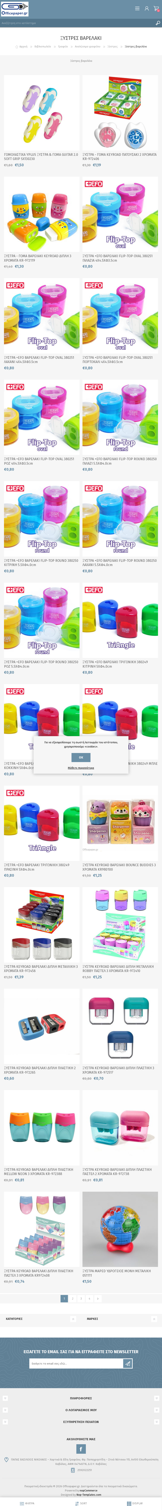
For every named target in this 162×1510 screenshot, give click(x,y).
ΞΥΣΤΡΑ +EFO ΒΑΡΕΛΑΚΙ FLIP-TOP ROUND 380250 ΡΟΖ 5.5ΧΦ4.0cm (41, 664)
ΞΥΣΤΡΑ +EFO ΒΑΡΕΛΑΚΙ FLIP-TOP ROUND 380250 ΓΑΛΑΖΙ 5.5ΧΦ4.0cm (119, 461)
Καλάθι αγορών (156, 8)
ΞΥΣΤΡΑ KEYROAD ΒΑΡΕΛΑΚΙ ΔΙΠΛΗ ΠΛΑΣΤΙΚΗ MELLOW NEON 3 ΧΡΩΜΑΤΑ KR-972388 (38, 1172)
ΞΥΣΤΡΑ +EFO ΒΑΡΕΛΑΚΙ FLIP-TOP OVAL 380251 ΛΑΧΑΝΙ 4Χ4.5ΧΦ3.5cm (39, 360)
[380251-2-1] (120, 214)
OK (81, 757)
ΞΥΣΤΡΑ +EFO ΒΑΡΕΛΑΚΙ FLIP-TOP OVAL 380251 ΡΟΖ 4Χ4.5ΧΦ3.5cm (39, 461)
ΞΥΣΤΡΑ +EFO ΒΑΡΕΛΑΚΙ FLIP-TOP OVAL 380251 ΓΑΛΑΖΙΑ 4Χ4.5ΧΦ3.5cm (117, 258)
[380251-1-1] (120, 316)
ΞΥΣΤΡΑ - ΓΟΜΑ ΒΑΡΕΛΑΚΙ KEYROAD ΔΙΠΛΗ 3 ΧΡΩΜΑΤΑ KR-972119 (37, 258)
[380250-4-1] (42, 519)
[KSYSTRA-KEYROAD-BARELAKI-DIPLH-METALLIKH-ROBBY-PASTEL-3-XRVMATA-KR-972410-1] (120, 925)
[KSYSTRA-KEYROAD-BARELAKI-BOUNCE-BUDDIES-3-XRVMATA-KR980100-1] (120, 823)
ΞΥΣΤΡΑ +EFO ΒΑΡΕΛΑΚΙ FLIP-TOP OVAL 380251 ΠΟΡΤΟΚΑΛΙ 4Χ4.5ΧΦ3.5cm (117, 360)
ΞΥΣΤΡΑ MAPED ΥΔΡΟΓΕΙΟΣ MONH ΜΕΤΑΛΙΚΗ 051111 (116, 1273)
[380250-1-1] (120, 519)
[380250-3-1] (120, 417)
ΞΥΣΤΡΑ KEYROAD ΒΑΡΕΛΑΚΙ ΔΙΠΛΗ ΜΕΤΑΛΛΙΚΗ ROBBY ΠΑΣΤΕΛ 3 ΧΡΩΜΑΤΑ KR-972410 (118, 969)
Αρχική (23, 46)
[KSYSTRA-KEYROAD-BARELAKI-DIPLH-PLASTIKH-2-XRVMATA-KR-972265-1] (42, 1026)
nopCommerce (88, 1490)
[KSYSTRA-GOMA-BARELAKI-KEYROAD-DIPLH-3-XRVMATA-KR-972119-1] (42, 214)
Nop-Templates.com (88, 1494)
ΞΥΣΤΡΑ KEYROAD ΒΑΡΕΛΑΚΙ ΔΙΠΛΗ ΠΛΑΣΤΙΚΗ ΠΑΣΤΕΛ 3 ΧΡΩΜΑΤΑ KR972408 (38, 1273)
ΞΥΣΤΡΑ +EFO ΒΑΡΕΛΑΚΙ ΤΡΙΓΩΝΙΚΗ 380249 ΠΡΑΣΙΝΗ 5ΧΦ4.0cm (36, 867)
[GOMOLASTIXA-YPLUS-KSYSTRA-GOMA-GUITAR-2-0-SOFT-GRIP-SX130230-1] (42, 113)
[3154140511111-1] (120, 1229)
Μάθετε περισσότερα (81, 767)
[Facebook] (81, 1449)
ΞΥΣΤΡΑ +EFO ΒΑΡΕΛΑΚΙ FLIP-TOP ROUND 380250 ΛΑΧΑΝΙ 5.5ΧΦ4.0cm (119, 563)
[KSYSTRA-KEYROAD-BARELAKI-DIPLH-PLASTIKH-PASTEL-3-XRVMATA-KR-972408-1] (42, 1229)
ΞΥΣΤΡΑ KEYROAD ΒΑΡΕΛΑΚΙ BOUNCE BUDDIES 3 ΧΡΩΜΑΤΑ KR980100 (119, 867)
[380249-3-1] (42, 722)
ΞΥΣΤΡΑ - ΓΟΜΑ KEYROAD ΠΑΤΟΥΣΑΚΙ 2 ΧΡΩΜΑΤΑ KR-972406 (119, 157)
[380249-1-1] (120, 620)
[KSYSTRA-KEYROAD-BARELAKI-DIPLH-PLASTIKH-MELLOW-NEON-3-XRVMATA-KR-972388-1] (42, 1128)
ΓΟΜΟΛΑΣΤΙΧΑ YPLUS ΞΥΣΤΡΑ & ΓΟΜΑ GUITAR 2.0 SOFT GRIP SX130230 (41, 157)
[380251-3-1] (42, 417)
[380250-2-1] (42, 620)
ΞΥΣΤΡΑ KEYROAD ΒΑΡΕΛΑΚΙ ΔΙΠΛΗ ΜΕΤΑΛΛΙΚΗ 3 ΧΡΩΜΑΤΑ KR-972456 (41, 969)
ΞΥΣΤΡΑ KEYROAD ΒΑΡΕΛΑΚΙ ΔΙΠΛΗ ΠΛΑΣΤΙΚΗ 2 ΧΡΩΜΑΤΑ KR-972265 (40, 1070)
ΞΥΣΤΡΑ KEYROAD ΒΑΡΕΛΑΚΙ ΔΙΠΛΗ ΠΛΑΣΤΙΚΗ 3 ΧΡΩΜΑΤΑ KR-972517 (118, 1070)
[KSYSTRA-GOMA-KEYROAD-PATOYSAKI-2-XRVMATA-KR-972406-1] (120, 113)
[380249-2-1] (120, 722)
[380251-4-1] (42, 316)
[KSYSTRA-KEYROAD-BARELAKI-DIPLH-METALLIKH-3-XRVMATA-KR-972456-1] (42, 925)
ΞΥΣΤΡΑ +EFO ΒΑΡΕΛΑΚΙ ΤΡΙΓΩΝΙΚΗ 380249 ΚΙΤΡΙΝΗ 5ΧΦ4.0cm (115, 664)
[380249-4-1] (42, 823)
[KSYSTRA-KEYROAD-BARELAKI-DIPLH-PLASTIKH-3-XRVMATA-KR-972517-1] (120, 1026)
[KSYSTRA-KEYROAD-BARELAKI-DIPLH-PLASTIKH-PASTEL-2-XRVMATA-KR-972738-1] (120, 1128)
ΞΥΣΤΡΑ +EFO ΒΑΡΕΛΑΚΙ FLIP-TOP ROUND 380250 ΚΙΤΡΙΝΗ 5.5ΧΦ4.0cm (41, 563)
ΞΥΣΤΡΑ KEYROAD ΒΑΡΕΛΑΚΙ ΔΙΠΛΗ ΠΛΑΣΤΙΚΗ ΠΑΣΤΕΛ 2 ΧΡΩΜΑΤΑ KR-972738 (117, 1172)
